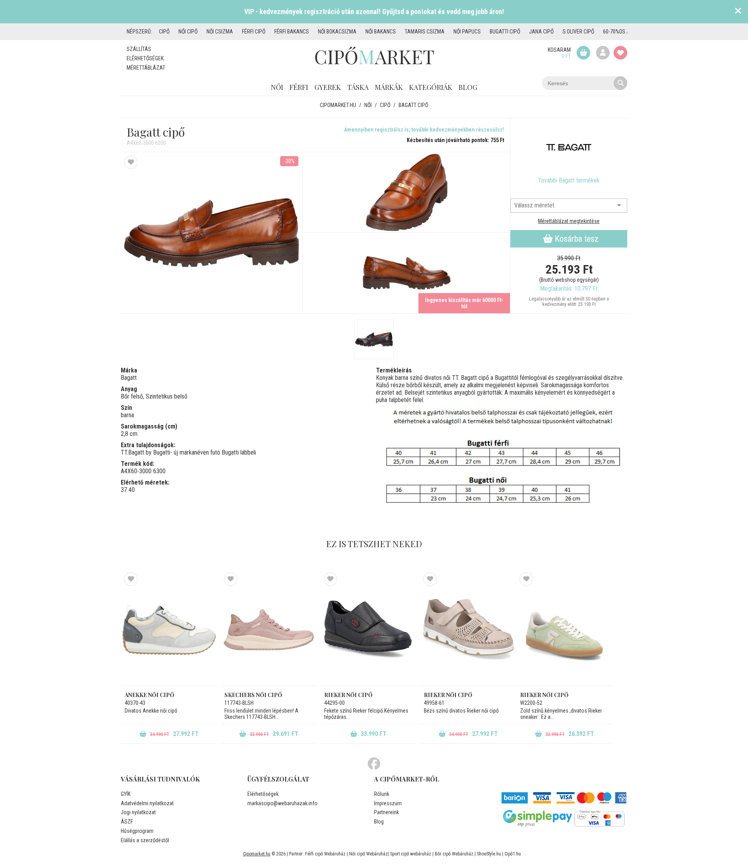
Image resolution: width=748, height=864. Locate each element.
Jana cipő (541, 31)
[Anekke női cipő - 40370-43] (169, 629)
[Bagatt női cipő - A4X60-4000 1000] (374, 339)
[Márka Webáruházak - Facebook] (374, 764)
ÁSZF (127, 821)
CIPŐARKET (374, 56)
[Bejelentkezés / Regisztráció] (603, 53)
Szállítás (139, 49)
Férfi (298, 87)
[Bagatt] (569, 147)
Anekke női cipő (149, 695)
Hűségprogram (137, 831)
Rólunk (381, 794)
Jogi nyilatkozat (138, 812)
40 (132, 489)
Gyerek (327, 87)
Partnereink (386, 812)
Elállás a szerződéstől (145, 840)
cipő (164, 31)
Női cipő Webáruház (368, 854)
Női (277, 87)
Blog (468, 87)
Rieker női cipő (348, 695)
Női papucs (467, 31)
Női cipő (188, 31)
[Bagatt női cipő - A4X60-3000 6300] (406, 192)
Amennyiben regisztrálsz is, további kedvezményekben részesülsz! (424, 129)
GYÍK (126, 794)
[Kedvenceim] (620, 53)
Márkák (389, 87)
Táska (358, 87)
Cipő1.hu (513, 854)
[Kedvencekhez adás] (131, 162)
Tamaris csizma (425, 31)
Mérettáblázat (146, 68)
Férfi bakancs (291, 31)
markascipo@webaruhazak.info (282, 803)
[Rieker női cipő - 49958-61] (468, 629)
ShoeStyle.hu (489, 854)
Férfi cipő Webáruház (325, 854)
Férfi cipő (253, 31)
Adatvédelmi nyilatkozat (147, 803)
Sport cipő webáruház (410, 854)
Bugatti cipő (505, 31)
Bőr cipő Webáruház (454, 854)
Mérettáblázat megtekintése (569, 221)
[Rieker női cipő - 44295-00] (368, 629)
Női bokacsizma (337, 31)
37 (124, 489)
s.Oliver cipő (578, 31)
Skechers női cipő (253, 695)
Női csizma (219, 31)
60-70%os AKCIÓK (623, 31)
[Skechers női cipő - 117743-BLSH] (269, 629)
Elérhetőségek (145, 58)
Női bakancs (380, 31)
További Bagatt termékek (569, 180)
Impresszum (388, 803)
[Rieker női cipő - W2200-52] (564, 629)
